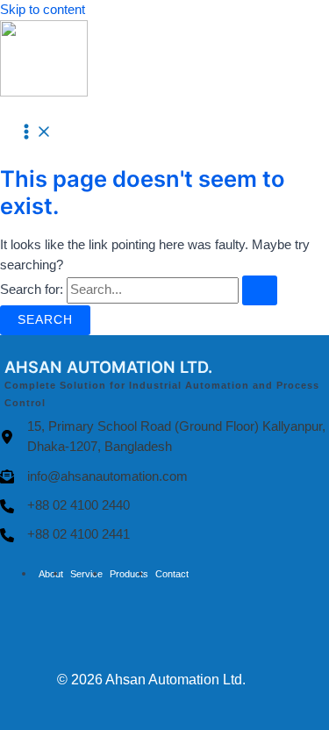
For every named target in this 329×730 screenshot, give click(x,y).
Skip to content (42, 10)
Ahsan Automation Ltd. (175, 679)
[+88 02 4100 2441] (65, 535)
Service (86, 574)
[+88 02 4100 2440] (65, 506)
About (51, 574)
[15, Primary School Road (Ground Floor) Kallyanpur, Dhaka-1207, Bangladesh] (164, 437)
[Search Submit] (259, 290)
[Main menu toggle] (35, 133)
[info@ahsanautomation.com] (94, 477)
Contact (172, 574)
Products (129, 574)
